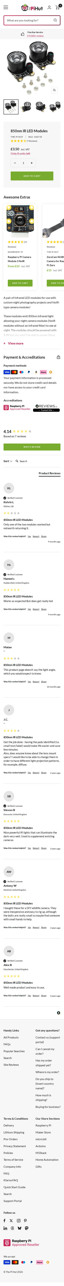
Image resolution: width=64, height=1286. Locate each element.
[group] (32, 431)
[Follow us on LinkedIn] (5, 1228)
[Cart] (57, 7)
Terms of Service (13, 1159)
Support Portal (13, 1200)
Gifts (39, 1166)
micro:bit (41, 1139)
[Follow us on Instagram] (18, 1220)
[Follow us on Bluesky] (19, 1228)
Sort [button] (7, 461)
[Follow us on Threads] (12, 1228)
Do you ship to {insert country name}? (45, 1083)
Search (8, 1057)
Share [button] (43, 536)
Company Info (12, 1166)
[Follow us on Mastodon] (26, 1228)
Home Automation (47, 1159)
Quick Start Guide (14, 1187)
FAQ (6, 1173)
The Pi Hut (17, 136)
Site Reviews (11, 1064)
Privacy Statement (15, 1146)
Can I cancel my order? (45, 1051)
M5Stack (41, 1152)
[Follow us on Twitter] (11, 1221)
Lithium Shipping (14, 1132)
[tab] (49, 474)
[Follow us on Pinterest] (25, 1220)
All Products (11, 1037)
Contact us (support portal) (48, 1040)
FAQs (7, 1044)
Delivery (9, 1125)
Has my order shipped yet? (44, 1063)
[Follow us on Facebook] (5, 1220)
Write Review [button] (32, 447)
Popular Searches (14, 1051)
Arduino (41, 1146)
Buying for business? (48, 1106)
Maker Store (43, 1132)
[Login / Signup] (49, 7)
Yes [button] (29, 536)
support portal (36, 35)
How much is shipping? (43, 1097)
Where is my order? (47, 1072)
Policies (8, 1152)
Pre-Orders (11, 1139)
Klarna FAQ (11, 1180)
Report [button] (36, 536)
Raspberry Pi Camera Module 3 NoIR (19, 259)
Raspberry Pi (15, 252)
